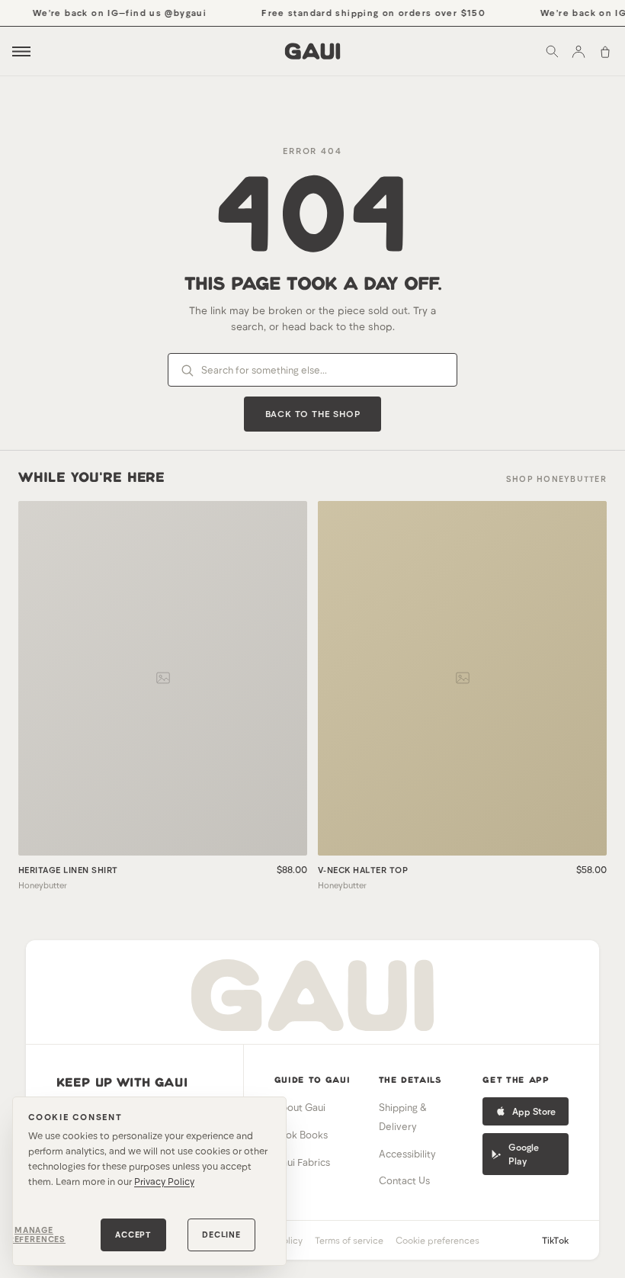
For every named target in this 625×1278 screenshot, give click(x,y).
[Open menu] (21, 51)
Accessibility (407, 1154)
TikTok (555, 1240)
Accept (133, 1234)
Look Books (301, 1135)
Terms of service (349, 1240)
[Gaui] (313, 51)
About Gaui (299, 1107)
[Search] (551, 51)
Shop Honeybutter (556, 478)
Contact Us (404, 1180)
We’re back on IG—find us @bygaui (113, 12)
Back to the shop (313, 413)
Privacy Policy (164, 1181)
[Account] (578, 51)
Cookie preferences (437, 1240)
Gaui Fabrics (302, 1162)
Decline (221, 1234)
